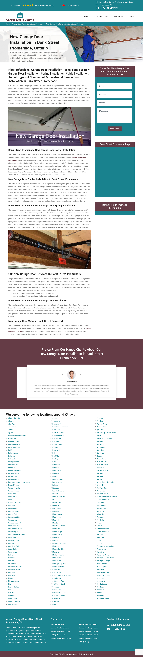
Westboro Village (103, 572)
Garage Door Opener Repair (61, 638)
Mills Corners (57, 558)
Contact (132, 16)
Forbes (10, 590)
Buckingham (12, 476)
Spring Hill (100, 511)
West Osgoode (102, 566)
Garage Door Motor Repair (88, 631)
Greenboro (56, 421)
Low (53, 500)
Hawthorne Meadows (60, 427)
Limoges (55, 488)
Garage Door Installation (60, 628)
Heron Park (56, 441)
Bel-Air (10, 450)
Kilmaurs (55, 473)
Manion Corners (58, 514)
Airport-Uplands (14, 418)
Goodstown (12, 604)
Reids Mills (101, 447)
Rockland (100, 473)
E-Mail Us (118, 629)
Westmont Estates (103, 575)
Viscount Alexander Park (106, 546)
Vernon (99, 543)
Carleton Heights (14, 488)
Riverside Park (102, 462)
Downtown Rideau (14, 569)
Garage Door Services (101, 16)
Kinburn (55, 476)
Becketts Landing (14, 447)
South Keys (101, 502)
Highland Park (57, 444)
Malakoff (55, 511)
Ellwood (11, 578)
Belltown (11, 456)
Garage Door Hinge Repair (88, 628)
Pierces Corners (102, 424)
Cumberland (12, 552)
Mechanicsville (58, 549)
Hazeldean (56, 430)
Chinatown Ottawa (15, 529)
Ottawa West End (58, 596)
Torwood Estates (103, 529)
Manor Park (56, 517)
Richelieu (100, 450)
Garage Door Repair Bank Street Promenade (28, 24)
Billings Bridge (13, 462)
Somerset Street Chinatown (107, 497)
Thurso (99, 523)
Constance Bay (13, 537)
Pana (54, 604)
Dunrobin (11, 572)
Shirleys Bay (101, 491)
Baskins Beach (13, 441)
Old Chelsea (56, 578)
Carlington (12, 494)
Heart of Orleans (58, 433)
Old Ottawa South (58, 584)
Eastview (11, 575)
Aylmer (10, 433)
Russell (99, 479)
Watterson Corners (103, 555)
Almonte (11, 421)
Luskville (55, 505)
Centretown (12, 520)
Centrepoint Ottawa (15, 517)
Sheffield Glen (102, 488)
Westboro (100, 569)
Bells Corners (13, 453)
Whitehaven (101, 581)
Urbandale (100, 537)
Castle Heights (13, 511)
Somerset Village (103, 500)
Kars (54, 462)
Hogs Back (56, 450)
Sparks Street (102, 508)
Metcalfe (55, 552)
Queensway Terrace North (106, 433)
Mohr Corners (57, 561)
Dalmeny (11, 555)
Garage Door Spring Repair (60, 631)
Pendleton (100, 421)
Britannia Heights (14, 470)
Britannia (11, 468)
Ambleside (12, 427)
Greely (54, 418)
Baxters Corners (14, 444)
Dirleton (11, 561)
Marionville (56, 529)
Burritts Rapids (13, 479)
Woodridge (100, 596)
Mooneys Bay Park (59, 564)
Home (86, 16)
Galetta (11, 593)
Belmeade (12, 459)
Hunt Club (56, 456)
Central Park (12, 514)
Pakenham (56, 601)
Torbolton (100, 526)
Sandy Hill (100, 485)
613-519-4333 (107, 8)
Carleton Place (13, 491)
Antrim (10, 430)
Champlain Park (14, 526)
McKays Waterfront (59, 543)
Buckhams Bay (13, 473)
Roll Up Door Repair (58, 635)
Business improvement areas (19, 482)
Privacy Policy (84, 642)
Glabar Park (12, 598)
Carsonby (11, 505)
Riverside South (102, 465)
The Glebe (100, 520)
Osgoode (55, 587)
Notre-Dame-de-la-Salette (61, 575)
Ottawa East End (58, 590)
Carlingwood (12, 497)
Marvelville (56, 537)
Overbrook (56, 598)
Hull (53, 453)
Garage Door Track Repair (88, 624)
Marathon (55, 523)
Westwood (100, 578)
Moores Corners (58, 566)
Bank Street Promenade (17, 435)
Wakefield (100, 552)
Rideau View (101, 459)
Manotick (55, 520)
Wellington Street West (105, 558)
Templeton (100, 517)
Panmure (100, 418)
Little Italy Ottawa (58, 497)
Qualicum (100, 430)
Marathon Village (58, 526)
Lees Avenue (57, 482)
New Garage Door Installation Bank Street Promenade (65, 24)
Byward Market (13, 485)
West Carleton (102, 564)
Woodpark (100, 593)
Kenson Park (57, 470)
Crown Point (12, 549)
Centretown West (14, 523)
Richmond (100, 453)
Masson (55, 540)
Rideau (99, 456)
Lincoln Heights (58, 491)
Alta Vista (11, 424)
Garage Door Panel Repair (88, 635)
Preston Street (102, 427)
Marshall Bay (57, 534)
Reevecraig (101, 444)
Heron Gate (56, 438)
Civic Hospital (13, 532)
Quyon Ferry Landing (104, 438)
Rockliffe (100, 476)
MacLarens (56, 508)
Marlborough (57, 532)
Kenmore (55, 468)
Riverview (100, 468)
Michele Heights (58, 555)
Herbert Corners (58, 435)
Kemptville (56, 465)
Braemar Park (13, 465)
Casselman (12, 508)
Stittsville (100, 514)
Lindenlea (56, 494)
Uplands (100, 534)
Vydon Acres (101, 549)
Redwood (100, 441)
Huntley (55, 459)
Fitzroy (10, 584)
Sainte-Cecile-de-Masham (106, 482)
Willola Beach (102, 584)
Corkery (11, 543)
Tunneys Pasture (103, 532)
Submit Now (114, 129)
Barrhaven (12, 438)
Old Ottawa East (58, 581)
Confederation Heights (16, 534)
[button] (65, 374)
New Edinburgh (57, 569)
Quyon (99, 435)
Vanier (99, 540)
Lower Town (56, 502)
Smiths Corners (102, 494)
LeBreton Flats (57, 479)
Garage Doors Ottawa (71, 654)
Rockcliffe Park (102, 470)
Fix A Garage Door (57, 624)
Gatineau (11, 596)
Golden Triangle (14, 601)
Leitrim (55, 485)
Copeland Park (13, 540)
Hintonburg (56, 447)
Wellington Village (103, 561)
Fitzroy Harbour (13, 587)
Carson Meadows (14, 502)
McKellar (55, 546)
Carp (10, 500)
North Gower (57, 572)
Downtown (12, 564)
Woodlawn (100, 590)
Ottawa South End (58, 593)
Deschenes (12, 558)
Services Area (119, 16)
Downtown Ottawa (15, 566)
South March (101, 505)
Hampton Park (57, 424)
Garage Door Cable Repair (88, 638)
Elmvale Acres (13, 581)
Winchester (101, 587)
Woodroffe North (103, 598)
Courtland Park (13, 546)
